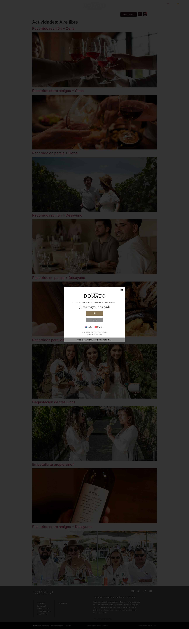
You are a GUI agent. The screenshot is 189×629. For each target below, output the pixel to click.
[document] (94, 314)
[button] (121, 290)
